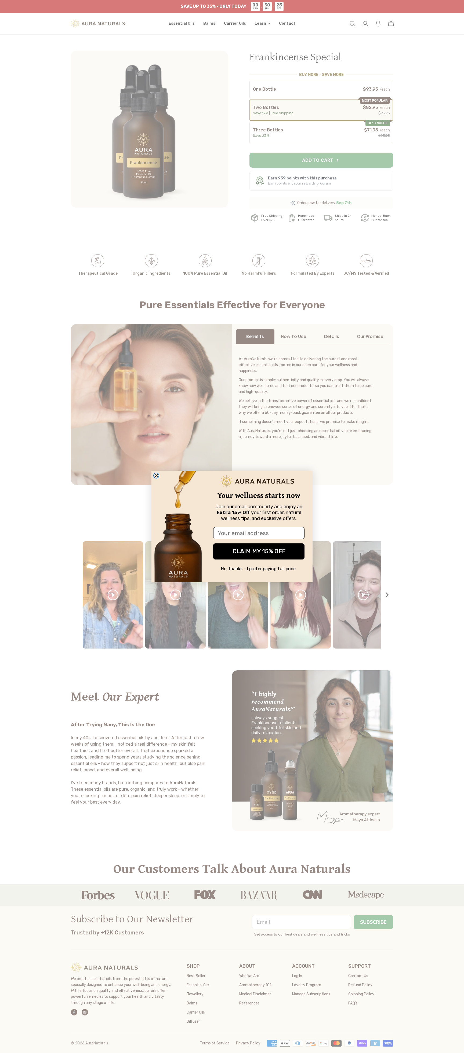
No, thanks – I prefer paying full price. (259, 568)
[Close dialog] (156, 475)
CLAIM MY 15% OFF (259, 551)
